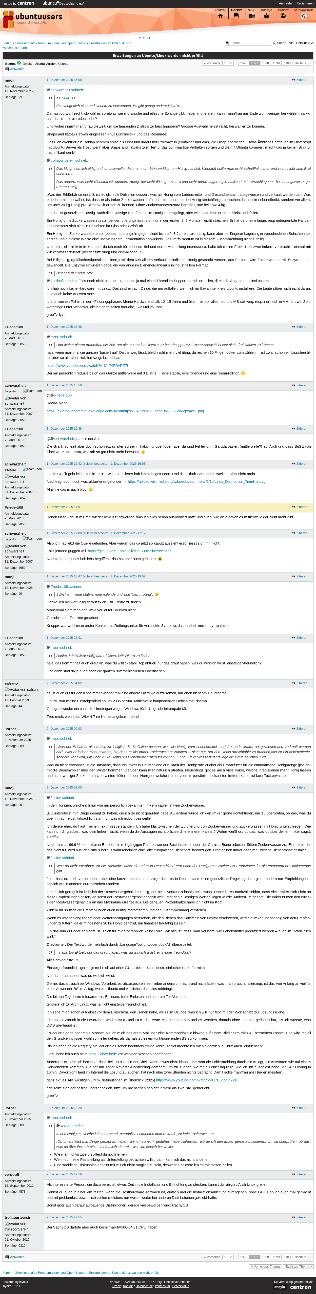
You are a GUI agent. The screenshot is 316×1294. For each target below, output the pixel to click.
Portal (220, 10)
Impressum (162, 1286)
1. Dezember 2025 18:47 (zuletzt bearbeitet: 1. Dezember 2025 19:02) (96, 576)
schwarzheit (60, 90)
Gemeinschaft (25, 43)
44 (20, 706)
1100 (287, 63)
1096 (243, 63)
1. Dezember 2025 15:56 (64, 385)
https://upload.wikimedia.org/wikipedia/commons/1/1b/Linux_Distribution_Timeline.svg (196, 482)
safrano (11, 683)
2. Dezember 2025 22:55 (64, 1217)
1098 (265, 63)
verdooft (57, 281)
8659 (22, 420)
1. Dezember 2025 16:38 (64, 429)
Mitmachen (303, 10)
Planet (283, 10)
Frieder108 (14, 327)
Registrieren (305, 3)
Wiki (252, 10)
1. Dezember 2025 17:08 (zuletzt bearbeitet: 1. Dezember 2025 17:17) (96, 533)
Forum (236, 10)
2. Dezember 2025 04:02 (64, 683)
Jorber (10, 728)
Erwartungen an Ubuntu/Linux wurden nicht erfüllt (124, 1273)
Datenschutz (144, 1286)
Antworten (17, 69)
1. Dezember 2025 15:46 (64, 327)
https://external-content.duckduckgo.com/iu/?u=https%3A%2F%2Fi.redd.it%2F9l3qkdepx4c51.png (125, 411)
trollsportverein (62, 160)
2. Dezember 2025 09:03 (64, 729)
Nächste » (302, 63)
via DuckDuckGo (301, 43)
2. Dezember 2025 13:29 (64, 1108)
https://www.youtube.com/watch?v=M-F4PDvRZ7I (87, 366)
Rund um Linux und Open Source (61, 43)
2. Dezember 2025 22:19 (64, 1174)
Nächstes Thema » (298, 1267)
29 (20, 97)
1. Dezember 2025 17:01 (64, 507)
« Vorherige (212, 63)
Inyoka (23, 1282)
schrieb (77, 90)
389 (21, 746)
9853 (22, 344)
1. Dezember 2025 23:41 (64, 638)
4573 (22, 1192)
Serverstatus (180, 1286)
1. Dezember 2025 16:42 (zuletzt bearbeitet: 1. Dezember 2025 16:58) (96, 464)
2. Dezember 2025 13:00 (64, 788)
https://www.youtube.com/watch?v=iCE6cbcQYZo (196, 1080)
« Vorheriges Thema (265, 1267)
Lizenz (116, 1286)
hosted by (10, 4)
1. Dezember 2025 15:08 (64, 80)
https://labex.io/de (103, 1054)
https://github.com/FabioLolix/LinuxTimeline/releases (130, 551)
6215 (22, 1246)
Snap (66, 97)
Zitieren (301, 80)
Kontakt (128, 1286)
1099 (276, 63)
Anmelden (286, 3)
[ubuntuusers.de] (33, 21)
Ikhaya (266, 10)
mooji (9, 80)
